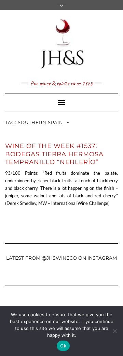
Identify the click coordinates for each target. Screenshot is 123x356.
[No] (114, 331)
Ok (63, 345)
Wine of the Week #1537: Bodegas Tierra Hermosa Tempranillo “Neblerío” (54, 154)
